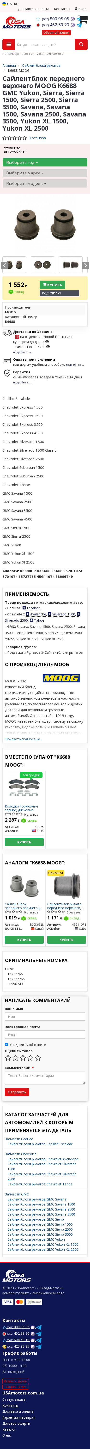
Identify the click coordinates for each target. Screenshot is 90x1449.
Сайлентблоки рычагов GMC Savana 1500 (41, 1204)
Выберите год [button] (21, 162)
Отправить (17, 1092)
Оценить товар (19, 1051)
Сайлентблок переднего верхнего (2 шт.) (23, 906)
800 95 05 (56, 19)
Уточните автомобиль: (14, 149)
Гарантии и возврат (18, 1417)
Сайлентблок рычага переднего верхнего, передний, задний (64, 906)
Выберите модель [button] (25, 183)
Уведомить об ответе (28, 1044)
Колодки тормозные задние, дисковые (21, 808)
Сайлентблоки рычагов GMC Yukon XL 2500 (42, 1249)
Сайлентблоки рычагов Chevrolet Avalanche (42, 1159)
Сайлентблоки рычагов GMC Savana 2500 (41, 1209)
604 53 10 (18, 1340)
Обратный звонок (56, 33)
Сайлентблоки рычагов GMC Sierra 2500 (40, 1229)
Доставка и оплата (33, 8)
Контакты (62, 8)
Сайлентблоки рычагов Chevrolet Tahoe (39, 1184)
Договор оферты (16, 1423)
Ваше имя (14, 1009)
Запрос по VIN (16, 1387)
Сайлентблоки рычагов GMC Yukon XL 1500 (42, 1244)
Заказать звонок (15, 1381)
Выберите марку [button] (23, 173)
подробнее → (22, 352)
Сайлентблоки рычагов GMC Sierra (35, 1219)
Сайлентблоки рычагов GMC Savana (36, 1199)
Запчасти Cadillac (19, 1139)
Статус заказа (13, 1399)
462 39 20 (56, 25)
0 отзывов (37, 138)
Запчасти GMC (17, 1194)
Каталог (9, 1429)
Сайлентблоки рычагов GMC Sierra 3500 (40, 1234)
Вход (81, 8)
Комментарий (19, 1068)
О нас (7, 1435)
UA (9, 3)
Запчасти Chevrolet (20, 1154)
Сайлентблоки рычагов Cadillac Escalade (40, 1144)
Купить (54, 284)
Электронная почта (22, 1026)
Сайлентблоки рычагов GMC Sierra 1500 (40, 1224)
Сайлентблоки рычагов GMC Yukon (36, 1239)
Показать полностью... (23, 739)
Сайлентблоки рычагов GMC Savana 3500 (41, 1214)
